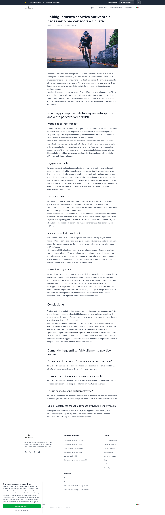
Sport (92, 8)
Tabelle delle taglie (116, 8)
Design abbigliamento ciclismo (74, 440)
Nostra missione (109, 464)
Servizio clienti (108, 452)
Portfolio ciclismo (109, 448)
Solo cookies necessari (22, 510)
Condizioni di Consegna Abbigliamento (76, 490)
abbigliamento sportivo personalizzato (82, 332)
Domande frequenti (110, 456)
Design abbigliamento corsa (73, 444)
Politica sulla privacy (70, 478)
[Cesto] (139, 2)
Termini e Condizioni (70, 482)
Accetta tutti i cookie (21, 506)
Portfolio (102, 8)
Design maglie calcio (70, 456)
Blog (105, 460)
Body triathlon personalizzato (73, 448)
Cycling (66, 25)
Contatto (128, 8)
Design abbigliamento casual (73, 452)
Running (73, 25)
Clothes (59, 25)
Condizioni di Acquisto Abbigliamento (76, 486)
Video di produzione (110, 468)
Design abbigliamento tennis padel (75, 460)
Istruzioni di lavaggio (110, 440)
